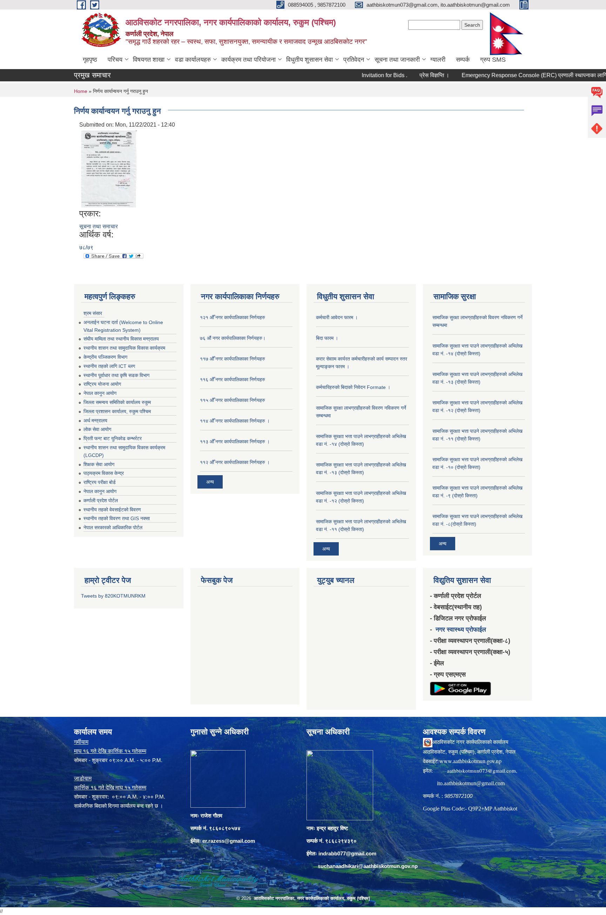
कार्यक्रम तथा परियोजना (248, 59)
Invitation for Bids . (364, 75)
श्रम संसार (92, 313)
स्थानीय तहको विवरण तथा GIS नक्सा (116, 518)
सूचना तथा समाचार (98, 226)
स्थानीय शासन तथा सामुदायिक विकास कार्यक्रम (124, 348)
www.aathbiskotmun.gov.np (470, 761)
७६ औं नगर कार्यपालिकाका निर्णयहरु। (232, 338)
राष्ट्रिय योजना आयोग (102, 384)
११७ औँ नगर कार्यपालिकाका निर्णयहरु (232, 359)
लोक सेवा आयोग (97, 429)
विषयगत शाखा (148, 59)
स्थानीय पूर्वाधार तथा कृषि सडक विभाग (116, 375)
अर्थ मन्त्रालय (95, 420)
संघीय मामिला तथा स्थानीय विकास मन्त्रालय (121, 339)
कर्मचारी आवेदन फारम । (337, 317)
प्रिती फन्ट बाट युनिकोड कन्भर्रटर (112, 438)
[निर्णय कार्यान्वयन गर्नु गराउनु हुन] (109, 168)
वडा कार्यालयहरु (193, 59)
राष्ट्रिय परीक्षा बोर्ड (99, 482)
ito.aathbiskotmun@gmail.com (471, 783)
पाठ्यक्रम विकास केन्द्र (103, 473)
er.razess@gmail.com (228, 841)
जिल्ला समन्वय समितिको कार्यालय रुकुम (117, 402)
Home (80, 91)
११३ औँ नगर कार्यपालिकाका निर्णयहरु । (235, 441)
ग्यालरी (437, 59)
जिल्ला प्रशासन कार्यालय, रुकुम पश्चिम (117, 411)
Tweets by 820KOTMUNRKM (113, 596)
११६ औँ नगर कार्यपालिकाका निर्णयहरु (232, 379)
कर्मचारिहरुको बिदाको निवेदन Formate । (353, 387)
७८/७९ (86, 247)
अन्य (210, 482)
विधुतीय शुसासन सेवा (309, 59)
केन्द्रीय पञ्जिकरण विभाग (105, 357)
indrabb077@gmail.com (347, 853)
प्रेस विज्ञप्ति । (414, 75)
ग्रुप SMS (493, 59)
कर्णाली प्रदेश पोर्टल (100, 500)
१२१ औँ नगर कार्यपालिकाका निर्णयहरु (232, 317)
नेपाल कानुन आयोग (99, 393)
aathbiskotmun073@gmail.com (481, 770)
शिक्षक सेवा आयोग (98, 464)
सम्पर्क (463, 59)
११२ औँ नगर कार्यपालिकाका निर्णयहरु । (235, 462)
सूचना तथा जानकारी (397, 59)
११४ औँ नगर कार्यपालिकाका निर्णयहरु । (235, 421)
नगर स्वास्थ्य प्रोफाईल (461, 629)
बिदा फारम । (327, 338)
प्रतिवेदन (353, 59)
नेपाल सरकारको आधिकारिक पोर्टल (112, 527)
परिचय (115, 59)
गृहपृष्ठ (90, 59)
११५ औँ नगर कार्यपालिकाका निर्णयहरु (232, 400)
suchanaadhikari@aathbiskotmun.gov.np (368, 866)
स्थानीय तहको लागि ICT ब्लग (109, 366)
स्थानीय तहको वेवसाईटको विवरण (112, 509)
